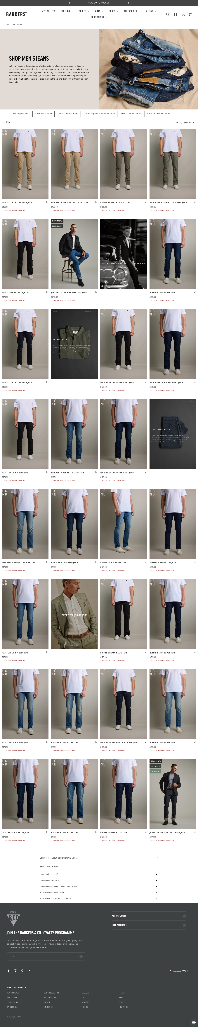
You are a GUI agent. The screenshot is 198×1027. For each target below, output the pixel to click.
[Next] (128, 3)
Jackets (47, 1002)
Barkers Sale (13, 1007)
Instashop (123, 1007)
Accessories (87, 993)
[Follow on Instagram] (15, 971)
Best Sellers (12, 997)
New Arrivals (13, 993)
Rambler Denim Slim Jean (15, 472)
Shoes (121, 1002)
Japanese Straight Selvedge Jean (69, 292)
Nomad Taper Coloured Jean (17, 202)
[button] (185, 122)
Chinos (85, 1007)
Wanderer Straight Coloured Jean (69, 202)
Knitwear (48, 1007)
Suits (84, 997)
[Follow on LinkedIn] (29, 971)
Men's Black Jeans (43, 113)
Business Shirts (51, 997)
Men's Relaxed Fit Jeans (158, 113)
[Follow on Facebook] (8, 971)
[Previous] (69, 3)
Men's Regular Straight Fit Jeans (100, 113)
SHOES (112, 11)
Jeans (121, 993)
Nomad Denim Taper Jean (15, 292)
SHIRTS (82, 11)
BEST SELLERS (48, 11)
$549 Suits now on (99, 3)
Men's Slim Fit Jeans (131, 113)
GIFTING (149, 11)
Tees (121, 997)
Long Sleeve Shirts (53, 993)
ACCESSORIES (130, 11)
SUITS (97, 11)
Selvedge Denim (21, 113)
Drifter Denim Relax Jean (114, 652)
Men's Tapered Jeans (68, 113)
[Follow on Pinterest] (22, 971)
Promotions (97, 17)
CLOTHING (66, 11)
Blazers (85, 1002)
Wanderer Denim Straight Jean (117, 382)
